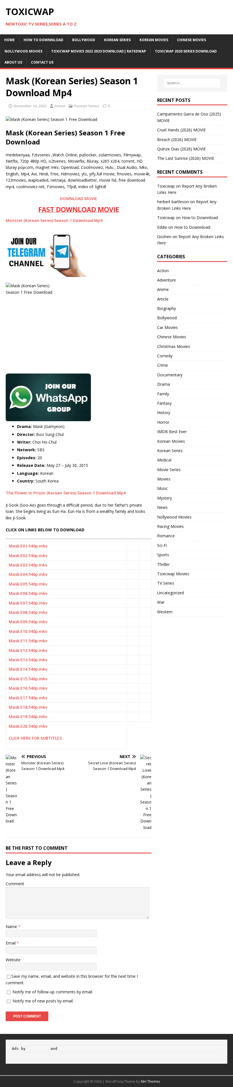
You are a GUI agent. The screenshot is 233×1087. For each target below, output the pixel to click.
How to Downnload (43, 39)
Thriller (163, 564)
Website (13, 959)
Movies (163, 479)
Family (163, 393)
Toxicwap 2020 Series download (186, 51)
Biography (166, 308)
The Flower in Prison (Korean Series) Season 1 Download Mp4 (66, 493)
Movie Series (169, 469)
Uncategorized (170, 592)
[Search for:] (192, 83)
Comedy (164, 355)
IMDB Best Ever (172, 431)
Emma (60, 105)
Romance (166, 535)
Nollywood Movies (23, 51)
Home (9, 39)
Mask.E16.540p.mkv (28, 688)
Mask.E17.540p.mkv (28, 697)
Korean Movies (154, 39)
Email (11, 943)
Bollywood (83, 39)
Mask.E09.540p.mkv (28, 621)
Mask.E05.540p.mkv (28, 584)
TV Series (165, 583)
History (163, 412)
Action (163, 270)
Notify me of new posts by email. (43, 1001)
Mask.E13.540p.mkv (28, 659)
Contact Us (42, 62)
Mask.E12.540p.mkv (28, 650)
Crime (162, 365)
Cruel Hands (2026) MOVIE (181, 130)
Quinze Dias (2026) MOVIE (181, 149)
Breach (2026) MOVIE (177, 139)
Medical (164, 460)
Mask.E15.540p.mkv (28, 678)
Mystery (164, 498)
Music (162, 488)
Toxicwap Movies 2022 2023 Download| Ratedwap (98, 51)
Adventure (166, 280)
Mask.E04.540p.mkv (28, 574)
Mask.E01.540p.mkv (28, 546)
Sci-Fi (162, 545)
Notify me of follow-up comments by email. (53, 991)
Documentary (169, 374)
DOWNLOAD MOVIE (78, 198)
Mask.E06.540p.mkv (28, 593)
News (162, 507)
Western (164, 611)
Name (12, 926)
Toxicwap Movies (173, 573)
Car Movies (167, 327)
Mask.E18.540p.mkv (28, 707)
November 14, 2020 (30, 105)
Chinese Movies (191, 39)
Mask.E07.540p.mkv (28, 603)
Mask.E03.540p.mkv (28, 565)
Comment (15, 883)
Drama (163, 384)
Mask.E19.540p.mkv (28, 716)
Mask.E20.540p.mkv (28, 726)
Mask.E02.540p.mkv (28, 555)
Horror (163, 422)
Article (162, 299)
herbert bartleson (173, 201)
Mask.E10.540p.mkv (28, 631)
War (161, 602)
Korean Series (117, 39)
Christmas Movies (173, 346)
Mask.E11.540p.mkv (28, 640)
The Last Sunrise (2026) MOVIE (185, 158)
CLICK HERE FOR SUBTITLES (35, 738)
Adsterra (69, 1048)
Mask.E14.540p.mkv (28, 669)
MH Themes (150, 1081)
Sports (163, 554)
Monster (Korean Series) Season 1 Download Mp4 (54, 220)
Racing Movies (170, 526)
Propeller (38, 1048)
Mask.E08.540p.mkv (28, 612)
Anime (163, 289)
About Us (13, 62)
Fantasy (164, 403)
